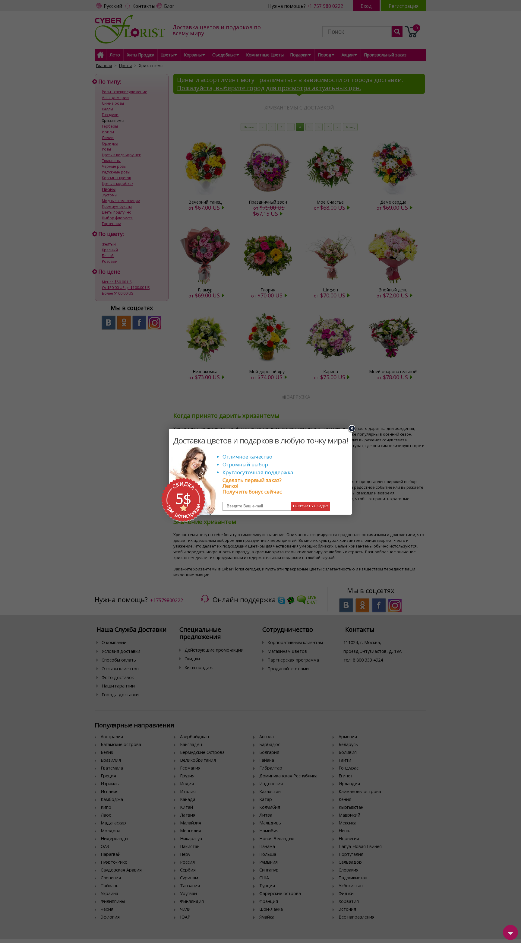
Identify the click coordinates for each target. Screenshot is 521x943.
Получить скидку (310, 506)
